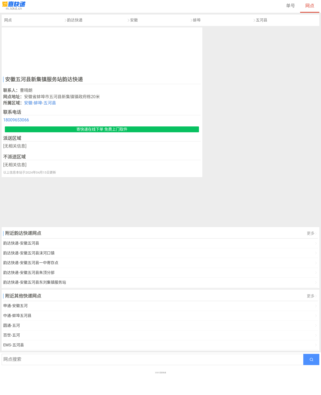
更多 (310, 233)
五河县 (261, 20)
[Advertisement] (102, 51)
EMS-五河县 (13, 345)
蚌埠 (197, 20)
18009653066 (16, 120)
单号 (290, 6)
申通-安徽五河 (15, 306)
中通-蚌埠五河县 (17, 315)
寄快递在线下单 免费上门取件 (101, 129)
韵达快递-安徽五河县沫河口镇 (29, 253)
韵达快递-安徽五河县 (21, 243)
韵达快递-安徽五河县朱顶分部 (29, 272)
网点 (309, 6)
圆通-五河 (11, 325)
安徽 (134, 20)
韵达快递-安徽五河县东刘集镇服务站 (34, 282)
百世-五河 (11, 335)
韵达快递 (74, 20)
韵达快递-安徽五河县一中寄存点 (30, 263)
